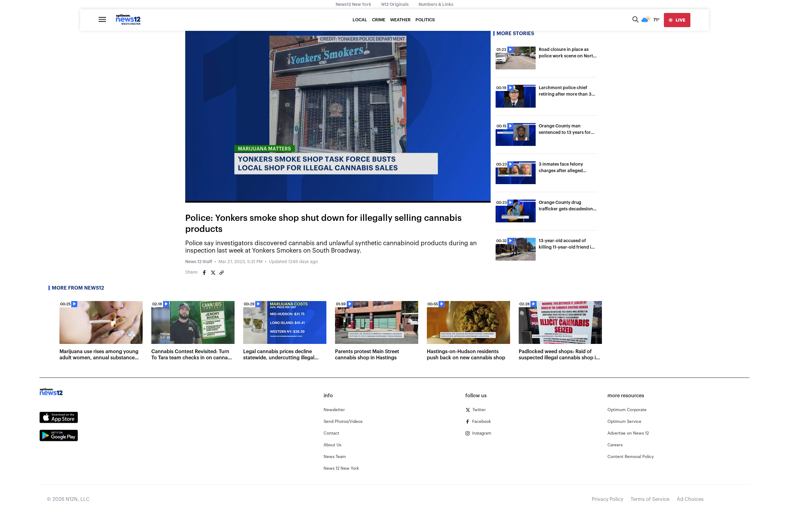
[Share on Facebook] (204, 272)
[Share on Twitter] (213, 272)
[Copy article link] (221, 272)
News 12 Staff (198, 262)
